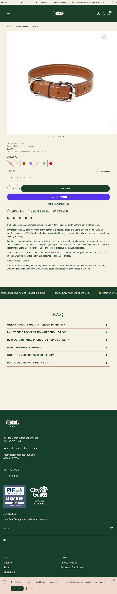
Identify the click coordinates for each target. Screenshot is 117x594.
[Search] (103, 13)
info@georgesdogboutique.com (19, 455)
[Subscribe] (111, 528)
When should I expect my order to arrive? (36, 325)
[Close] (114, 579)
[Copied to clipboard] (31, 218)
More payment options (58, 204)
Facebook (14, 470)
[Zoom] (104, 37)
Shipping (23, 151)
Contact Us (9, 572)
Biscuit (37, 163)
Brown (24, 163)
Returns (7, 567)
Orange (10, 163)
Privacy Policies (69, 562)
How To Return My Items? (24, 347)
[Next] (63, 136)
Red (50, 163)
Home (9, 27)
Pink (17, 163)
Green (44, 163)
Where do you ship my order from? (31, 355)
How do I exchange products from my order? (38, 340)
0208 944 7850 (11, 458)
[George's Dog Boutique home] (12, 423)
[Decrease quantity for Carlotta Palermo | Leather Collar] (9, 188)
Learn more (102, 582)
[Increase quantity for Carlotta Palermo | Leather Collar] (17, 188)
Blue (30, 163)
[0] (108, 13)
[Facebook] (9, 218)
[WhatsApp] (26, 218)
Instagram (14, 476)
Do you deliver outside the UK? (28, 362)
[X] (15, 218)
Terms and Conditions (72, 567)
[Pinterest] (21, 218)
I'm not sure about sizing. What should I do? (36, 332)
